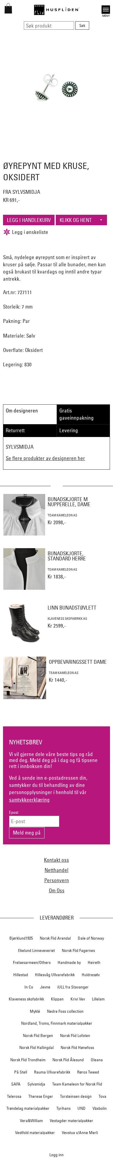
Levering (68, 430)
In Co (28, 987)
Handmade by (69, 962)
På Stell (20, 1072)
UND (81, 1108)
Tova (102, 1096)
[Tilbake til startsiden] (56, 9)
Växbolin (100, 1108)
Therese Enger (40, 1096)
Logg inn (56, 1154)
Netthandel (56, 870)
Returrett (15, 430)
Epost (13, 812)
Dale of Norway (91, 938)
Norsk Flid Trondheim (28, 1059)
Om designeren (22, 410)
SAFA (15, 1084)
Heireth (94, 962)
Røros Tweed (88, 1072)
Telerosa (14, 1096)
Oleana (97, 1059)
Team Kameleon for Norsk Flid (77, 1084)
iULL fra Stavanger (73, 987)
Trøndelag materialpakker (27, 1108)
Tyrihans (63, 1108)
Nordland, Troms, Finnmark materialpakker (56, 1023)
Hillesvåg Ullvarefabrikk (55, 974)
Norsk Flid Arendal (55, 938)
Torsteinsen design (76, 1096)
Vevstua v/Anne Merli (80, 1132)
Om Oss (56, 890)
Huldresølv (91, 974)
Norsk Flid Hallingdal (36, 1047)
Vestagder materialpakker (71, 1120)
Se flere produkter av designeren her (45, 458)
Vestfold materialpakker (35, 1132)
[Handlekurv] (8, 11)
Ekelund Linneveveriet (36, 950)
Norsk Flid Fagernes (78, 950)
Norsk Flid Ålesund (68, 1059)
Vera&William (31, 1120)
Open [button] (106, 9)
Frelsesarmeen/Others (32, 962)
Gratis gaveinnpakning (76, 414)
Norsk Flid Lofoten (75, 1035)
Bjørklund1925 (21, 938)
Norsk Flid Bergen (38, 1035)
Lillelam (98, 999)
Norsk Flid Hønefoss (77, 1047)
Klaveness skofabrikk (26, 999)
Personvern (56, 880)
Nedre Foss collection (65, 1011)
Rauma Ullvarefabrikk (52, 1072)
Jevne (45, 987)
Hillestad (20, 974)
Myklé (35, 1011)
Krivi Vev (78, 999)
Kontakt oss (56, 860)
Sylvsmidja (36, 1084)
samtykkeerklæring (29, 799)
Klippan (57, 999)
